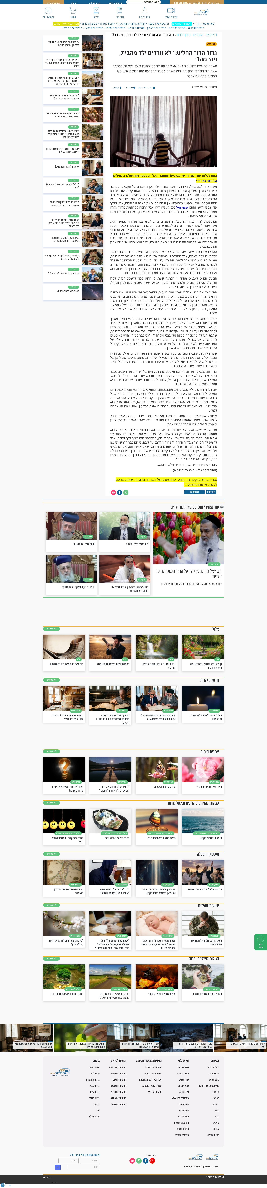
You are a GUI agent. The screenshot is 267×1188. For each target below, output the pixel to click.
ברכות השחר (94, 1098)
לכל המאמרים (51, 628)
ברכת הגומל (95, 1086)
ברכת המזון (95, 1092)
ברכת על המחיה (93, 1080)
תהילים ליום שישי (119, 1104)
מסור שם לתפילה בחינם (66, 23)
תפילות (215, 1061)
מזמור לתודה (106, 23)
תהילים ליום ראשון (156, 28)
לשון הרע (215, 1129)
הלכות (216, 1110)
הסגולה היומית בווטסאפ (152, 1086)
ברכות (96, 1061)
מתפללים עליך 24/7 (180, 1098)
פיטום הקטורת (89, 23)
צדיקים (216, 1123)
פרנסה (97, 1104)
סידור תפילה (183, 1116)
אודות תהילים (94, 3)
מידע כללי (183, 1061)
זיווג (98, 1110)
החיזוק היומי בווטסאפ (153, 1073)
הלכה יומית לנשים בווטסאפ (150, 1080)
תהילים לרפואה (196, 28)
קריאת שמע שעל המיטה (208, 1086)
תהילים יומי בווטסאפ (153, 1067)
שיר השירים (184, 1080)
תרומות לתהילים (53, 3)
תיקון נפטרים (183, 1104)
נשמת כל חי (122, 23)
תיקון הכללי (184, 1110)
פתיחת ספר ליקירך (204, 23)
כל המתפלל (184, 1092)
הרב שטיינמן (194, 492)
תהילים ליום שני (136, 28)
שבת (217, 1116)
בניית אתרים (54, 1182)
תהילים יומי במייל (155, 1092)
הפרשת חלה (94, 1116)
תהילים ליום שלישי (115, 28)
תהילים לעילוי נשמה (158, 23)
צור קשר (74, 3)
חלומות (216, 1104)
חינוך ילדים (211, 492)
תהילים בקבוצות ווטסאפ (149, 1061)
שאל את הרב (138, 23)
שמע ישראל (214, 1080)
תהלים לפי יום (118, 1061)
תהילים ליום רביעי (94, 28)
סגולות (216, 1098)
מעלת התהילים (212, 1135)
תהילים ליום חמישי (72, 28)
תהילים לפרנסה (177, 28)
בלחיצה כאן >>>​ (206, 181)
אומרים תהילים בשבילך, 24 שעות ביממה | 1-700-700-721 (197, 3)
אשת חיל (182, 207)
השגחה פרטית (183, 1129)
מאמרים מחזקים (182, 1135)
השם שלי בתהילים (181, 23)
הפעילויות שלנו (115, 3)
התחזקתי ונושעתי (181, 1123)
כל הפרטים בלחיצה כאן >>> (195, 485)
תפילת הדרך (213, 1073)
